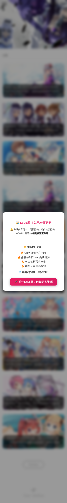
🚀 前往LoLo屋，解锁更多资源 (33, 281)
